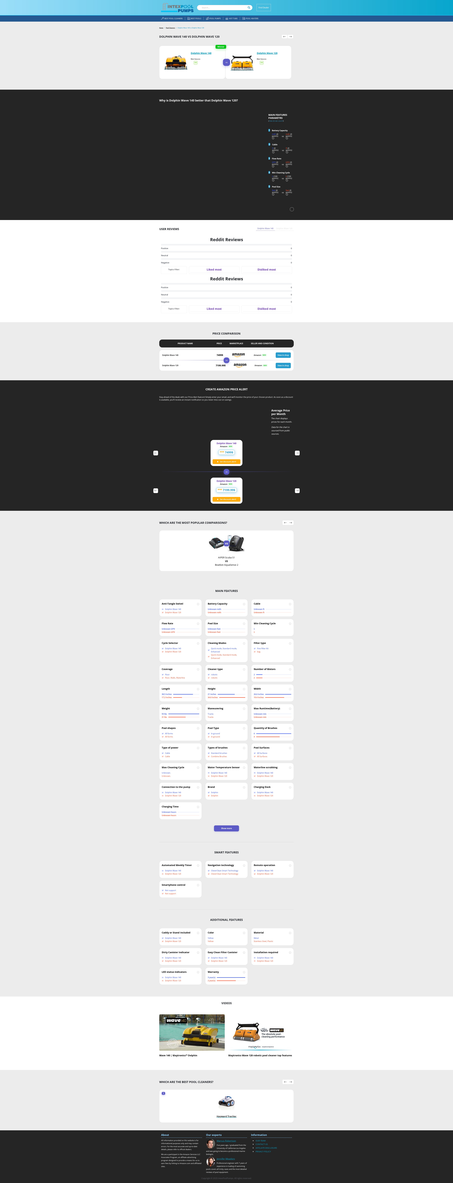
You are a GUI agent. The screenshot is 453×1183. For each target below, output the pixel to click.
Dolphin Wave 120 (267, 53)
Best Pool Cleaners (173, 18)
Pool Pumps (215, 18)
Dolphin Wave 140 (201, 53)
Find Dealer (263, 7)
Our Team (261, 1140)
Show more (226, 828)
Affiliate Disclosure (266, 1148)
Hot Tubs (233, 18)
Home (161, 28)
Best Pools (196, 18)
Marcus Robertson (226, 1140)
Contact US (262, 1144)
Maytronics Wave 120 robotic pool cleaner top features (260, 1055)
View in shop (283, 355)
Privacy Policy (263, 1151)
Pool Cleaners (170, 28)
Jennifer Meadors (226, 1158)
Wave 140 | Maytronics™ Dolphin (178, 1055)
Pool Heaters (252, 18)
